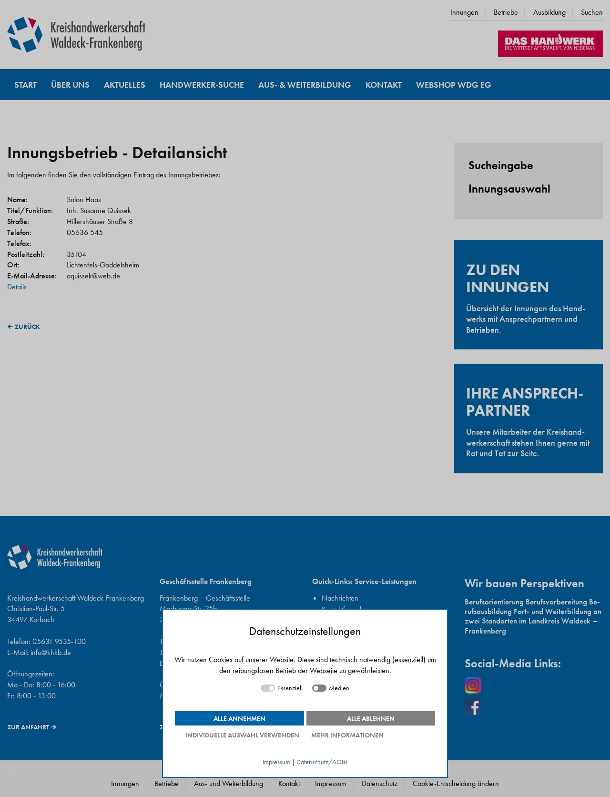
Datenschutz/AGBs (321, 762)
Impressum (276, 762)
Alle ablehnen (371, 718)
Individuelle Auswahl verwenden (242, 735)
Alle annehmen (239, 718)
